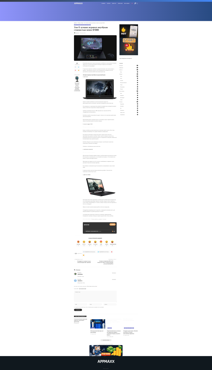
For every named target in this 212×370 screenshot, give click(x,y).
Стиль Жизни (121, 91)
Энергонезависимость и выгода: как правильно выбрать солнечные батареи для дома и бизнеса (114, 333)
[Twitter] (78, 67)
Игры (75, 24)
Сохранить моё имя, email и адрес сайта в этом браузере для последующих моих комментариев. (89, 307)
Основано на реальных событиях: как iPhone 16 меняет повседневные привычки (130, 332)
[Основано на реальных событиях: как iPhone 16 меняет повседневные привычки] (130, 323)
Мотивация (122, 97)
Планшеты (122, 110)
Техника (88, 24)
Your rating (76, 288)
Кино (121, 78)
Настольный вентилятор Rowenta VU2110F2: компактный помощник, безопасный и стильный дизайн (77, 86)
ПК (120, 108)
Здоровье (122, 95)
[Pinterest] (75, 70)
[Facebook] (75, 67)
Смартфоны (122, 114)
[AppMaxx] (78, 3)
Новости (120, 69)
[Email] (78, 70)
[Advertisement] (106, 13)
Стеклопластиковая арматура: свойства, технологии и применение (80, 320)
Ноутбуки (79, 24)
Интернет (121, 65)
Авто (121, 93)
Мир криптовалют (123, 82)
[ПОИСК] (137, 3)
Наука (121, 84)
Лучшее (121, 80)
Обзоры (84, 24)
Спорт (121, 99)
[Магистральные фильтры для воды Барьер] (97, 323)
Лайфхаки (121, 67)
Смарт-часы (122, 112)
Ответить (114, 279)
